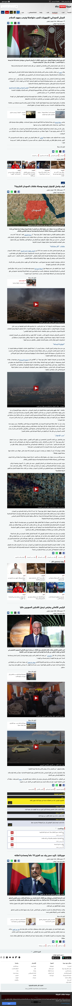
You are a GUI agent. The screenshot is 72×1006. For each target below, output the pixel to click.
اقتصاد (34, 975)
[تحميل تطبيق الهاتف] (61, 957)
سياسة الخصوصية (67, 975)
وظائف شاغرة (68, 977)
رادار (17, 970)
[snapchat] (13, 957)
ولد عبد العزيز (16, 929)
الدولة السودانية (39, 268)
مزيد (23, 12)
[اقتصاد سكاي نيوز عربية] (18, 12)
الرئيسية (69, 12)
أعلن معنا (69, 980)
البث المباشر (51, 973)
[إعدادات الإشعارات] (15, 12)
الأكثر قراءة (60, 159)
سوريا (20, 779)
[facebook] (1, 957)
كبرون (60, 72)
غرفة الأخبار (15, 966)
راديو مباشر (51, 968)
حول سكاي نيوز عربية (66, 968)
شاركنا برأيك (68, 982)
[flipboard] (16, 957)
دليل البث (52, 975)
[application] (36, 304)
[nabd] (19, 957)
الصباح (16, 975)
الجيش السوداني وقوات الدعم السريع (18, 87)
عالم (48, 12)
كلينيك (16, 977)
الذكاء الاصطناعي (32, 12)
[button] (7, 12)
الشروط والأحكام (67, 973)
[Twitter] (15, 23)
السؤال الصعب (15, 968)
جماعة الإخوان (27, 234)
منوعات (34, 977)
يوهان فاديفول (31, 662)
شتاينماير (49, 655)
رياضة (41, 12)
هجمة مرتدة (15, 973)
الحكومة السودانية (23, 359)
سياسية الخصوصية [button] (65, 1003)
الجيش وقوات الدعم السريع (28, 250)
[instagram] (4, 957)
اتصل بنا (69, 966)
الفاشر (41, 137)
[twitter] (7, 957)
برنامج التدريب (68, 970)
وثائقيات (16, 980)
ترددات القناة (51, 970)
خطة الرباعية (58, 122)
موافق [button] (9, 1003)
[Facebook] (19, 23)
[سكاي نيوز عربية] (63, 6)
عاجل (11, 12)
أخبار (63, 12)
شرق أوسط (55, 12)
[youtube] (10, 957)
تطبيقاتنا (52, 966)
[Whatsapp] (12, 23)
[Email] (8, 23)
